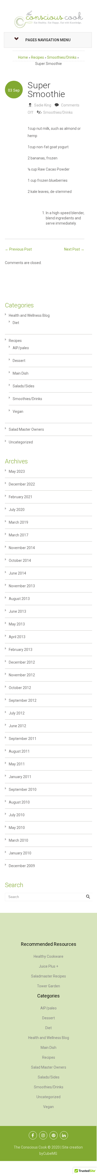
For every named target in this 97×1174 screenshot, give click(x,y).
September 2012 (22, 700)
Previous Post (18, 249)
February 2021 (20, 497)
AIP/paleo (21, 348)
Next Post (74, 249)
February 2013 (20, 649)
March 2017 (18, 535)
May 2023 (17, 471)
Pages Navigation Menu (48, 40)
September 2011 (22, 739)
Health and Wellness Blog (29, 315)
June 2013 (17, 611)
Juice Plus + (48, 966)
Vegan (18, 411)
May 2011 (17, 764)
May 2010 (17, 828)
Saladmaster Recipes (48, 976)
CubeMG (50, 1153)
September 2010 (22, 789)
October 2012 (20, 688)
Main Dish (20, 373)
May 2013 (17, 624)
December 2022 (22, 484)
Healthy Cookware (48, 956)
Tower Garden (48, 986)
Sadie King (42, 105)
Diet (16, 323)
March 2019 (18, 522)
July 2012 (17, 713)
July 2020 (17, 510)
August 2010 (19, 802)
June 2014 (17, 573)
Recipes (37, 57)
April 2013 (17, 637)
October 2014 (20, 560)
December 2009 (22, 866)
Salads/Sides (23, 386)
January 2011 (20, 777)
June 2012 (17, 726)
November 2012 (22, 675)
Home (23, 57)
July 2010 (17, 815)
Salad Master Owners (26, 429)
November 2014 (22, 548)
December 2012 (22, 662)
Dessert (19, 361)
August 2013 (19, 599)
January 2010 (20, 853)
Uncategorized (21, 442)
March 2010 (18, 840)
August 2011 (19, 751)
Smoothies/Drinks (62, 57)
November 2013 (22, 586)
